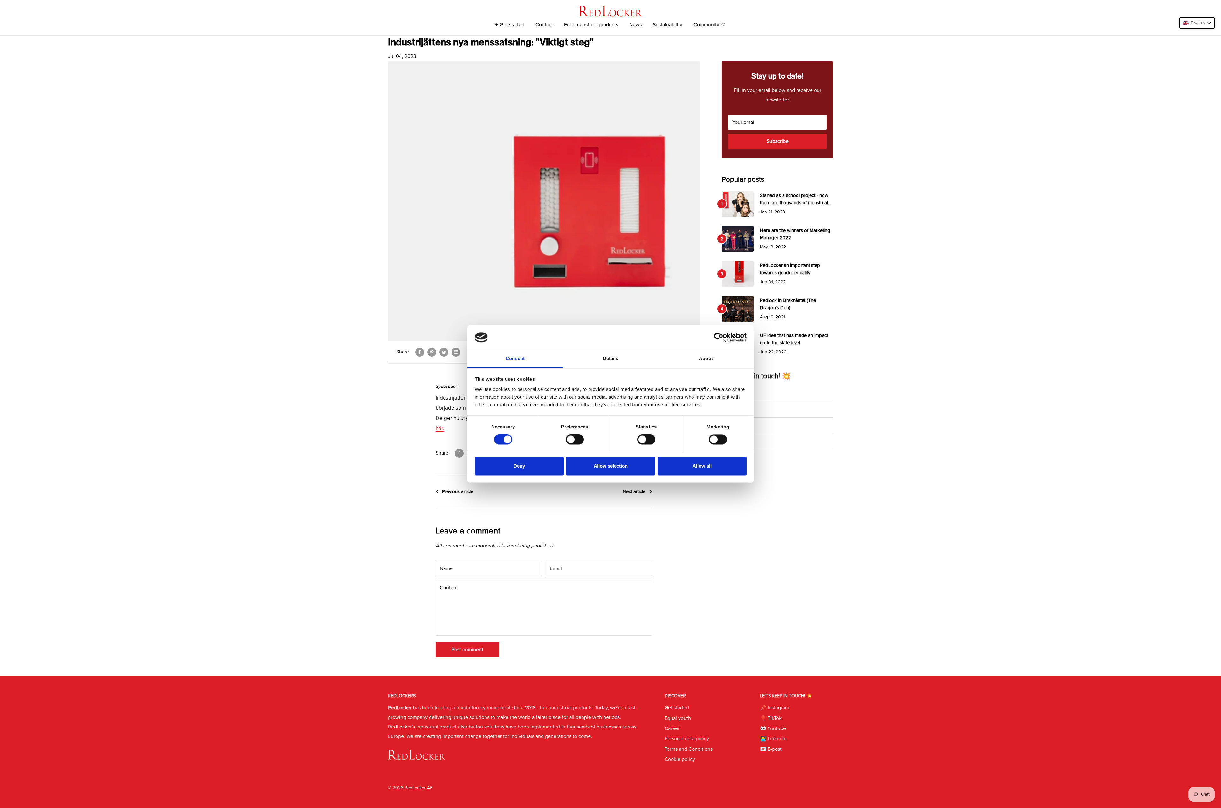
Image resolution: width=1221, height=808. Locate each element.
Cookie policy (680, 759)
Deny (519, 466)
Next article (634, 491)
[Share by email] (456, 352)
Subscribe (778, 141)
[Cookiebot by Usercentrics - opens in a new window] (719, 337)
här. (440, 428)
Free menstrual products (591, 25)
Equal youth (678, 718)
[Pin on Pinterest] (431, 352)
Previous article (457, 491)
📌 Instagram (736, 393)
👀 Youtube (734, 425)
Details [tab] (610, 358)
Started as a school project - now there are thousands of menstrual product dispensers (794, 199)
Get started (677, 708)
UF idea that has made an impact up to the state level (794, 338)
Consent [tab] (515, 358)
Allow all (702, 466)
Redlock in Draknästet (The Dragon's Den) (788, 303)
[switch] (575, 440)
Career (672, 728)
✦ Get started (509, 25)
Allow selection (611, 466)
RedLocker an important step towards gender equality (790, 268)
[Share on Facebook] (419, 352)
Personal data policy (687, 738)
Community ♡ (709, 25)
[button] (1197, 23)
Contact (544, 25)
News (635, 25)
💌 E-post (732, 458)
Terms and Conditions (689, 749)
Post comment (467, 649)
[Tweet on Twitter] (443, 352)
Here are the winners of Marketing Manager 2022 (795, 233)
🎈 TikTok (732, 409)
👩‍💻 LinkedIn (734, 442)
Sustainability (667, 25)
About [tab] (706, 358)
